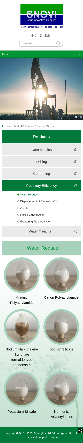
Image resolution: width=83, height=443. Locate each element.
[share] (80, 430)
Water (33, 231)
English (45, 35)
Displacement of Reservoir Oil (38, 201)
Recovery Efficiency (41, 186)
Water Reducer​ (29, 194)
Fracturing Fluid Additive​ (35, 221)
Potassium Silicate (22, 412)
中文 (34, 35)
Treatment (46, 231)
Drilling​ (41, 162)
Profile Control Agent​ (32, 214)
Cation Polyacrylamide (61, 297)
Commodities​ (41, 150)
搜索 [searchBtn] (58, 42)
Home (5, 54)
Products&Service (23, 126)
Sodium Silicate (61, 349)
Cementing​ (41, 174)
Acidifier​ (25, 208)
